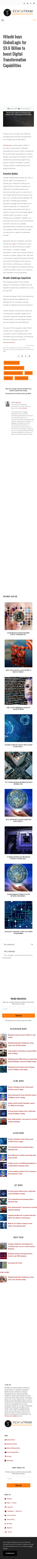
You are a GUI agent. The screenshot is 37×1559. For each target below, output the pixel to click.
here (4, 351)
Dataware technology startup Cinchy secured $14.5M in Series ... (18, 745)
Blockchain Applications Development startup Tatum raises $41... (18, 633)
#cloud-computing (12, 363)
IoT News (8, 1456)
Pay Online (9, 1523)
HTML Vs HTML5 (4, 1272)
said (10, 181)
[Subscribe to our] (24, 3)
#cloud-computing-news (14, 368)
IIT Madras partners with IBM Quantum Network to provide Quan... (18, 858)
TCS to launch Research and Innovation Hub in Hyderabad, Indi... (18, 783)
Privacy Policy (10, 1519)
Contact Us (9, 1507)
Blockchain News (10, 1440)
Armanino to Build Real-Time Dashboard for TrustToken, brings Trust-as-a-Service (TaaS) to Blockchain (21, 1246)
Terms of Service (11, 1515)
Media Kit (9, 1528)
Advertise (9, 1499)
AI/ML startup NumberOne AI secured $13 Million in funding (18, 708)
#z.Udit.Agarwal (21, 378)
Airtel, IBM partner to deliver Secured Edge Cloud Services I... (18, 820)
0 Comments (25, 109)
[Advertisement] (18, 87)
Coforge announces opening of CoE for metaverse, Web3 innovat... (18, 895)
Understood (10, 1553)
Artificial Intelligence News (13, 1448)
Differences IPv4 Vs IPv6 (15, 1263)
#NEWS (29, 373)
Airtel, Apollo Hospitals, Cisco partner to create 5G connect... (18, 671)
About (8, 1503)
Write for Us (19, 1511)
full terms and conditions (11, 1416)
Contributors (10, 1511)
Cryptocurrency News (11, 1444)
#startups (8, 378)
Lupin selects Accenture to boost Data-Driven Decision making (18, 932)
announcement (9, 342)
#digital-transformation (13, 373)
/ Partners (13, 1503)
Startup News (9, 1460)
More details (22, 408)
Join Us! (9, 1532)
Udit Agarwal (16, 402)
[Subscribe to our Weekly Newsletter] (18, 1009)
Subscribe (19, 1015)
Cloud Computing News (12, 1452)
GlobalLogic (7, 145)
